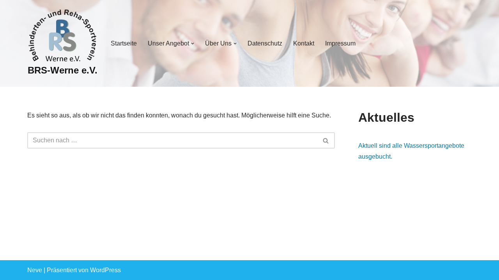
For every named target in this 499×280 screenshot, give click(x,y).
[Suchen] (326, 140)
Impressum (340, 43)
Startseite (124, 43)
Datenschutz (265, 43)
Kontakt (303, 43)
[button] (192, 43)
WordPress (105, 270)
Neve (34, 270)
